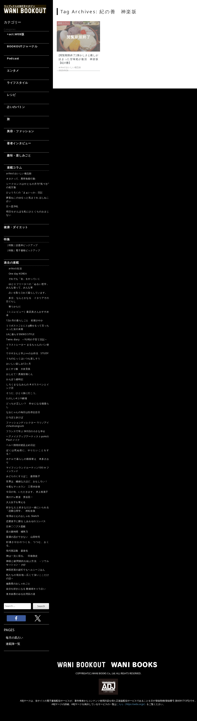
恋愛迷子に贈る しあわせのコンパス (26, 521)
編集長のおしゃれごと (18, 583)
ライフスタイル (16, 82)
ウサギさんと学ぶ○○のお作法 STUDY (27, 353)
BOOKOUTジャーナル (21, 46)
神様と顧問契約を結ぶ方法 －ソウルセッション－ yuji (27, 562)
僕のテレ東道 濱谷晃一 (19, 497)
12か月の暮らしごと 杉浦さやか (24, 320)
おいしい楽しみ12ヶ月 (18, 363)
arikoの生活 (14, 268)
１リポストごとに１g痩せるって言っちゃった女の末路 (27, 327)
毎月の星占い (14, 637)
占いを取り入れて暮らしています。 (26, 292)
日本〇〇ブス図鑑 (16, 526)
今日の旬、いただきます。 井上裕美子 (27, 491)
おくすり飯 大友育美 (18, 369)
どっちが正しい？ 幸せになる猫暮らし (27, 405)
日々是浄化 (12, 206)
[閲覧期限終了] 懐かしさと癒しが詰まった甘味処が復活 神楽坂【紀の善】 (78, 58)
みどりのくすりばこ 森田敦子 (23, 476)
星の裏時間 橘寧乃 (17, 531)
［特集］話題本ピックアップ (22, 245)
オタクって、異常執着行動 (20, 178)
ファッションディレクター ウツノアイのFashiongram (27, 424)
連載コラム (13, 167)
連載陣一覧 (13, 644)
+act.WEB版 (14, 34)
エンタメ (11, 70)
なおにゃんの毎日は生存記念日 (23, 412)
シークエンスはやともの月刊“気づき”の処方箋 (27, 185)
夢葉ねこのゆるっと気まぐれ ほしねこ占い (27, 199)
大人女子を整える (16, 502)
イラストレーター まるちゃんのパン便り (27, 346)
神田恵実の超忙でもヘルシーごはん (25, 569)
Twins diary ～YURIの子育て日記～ (26, 339)
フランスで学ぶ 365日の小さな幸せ (25, 431)
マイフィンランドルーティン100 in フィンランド (27, 469)
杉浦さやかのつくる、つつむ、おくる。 (27, 543)
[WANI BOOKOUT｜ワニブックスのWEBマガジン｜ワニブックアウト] (25, 11)
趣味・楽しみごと (17, 155)
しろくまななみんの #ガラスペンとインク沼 (27, 386)
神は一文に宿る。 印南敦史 (23, 555)
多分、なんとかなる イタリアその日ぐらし (27, 299)
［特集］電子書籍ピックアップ (23, 250)
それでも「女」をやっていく (23, 278)
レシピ (10, 95)
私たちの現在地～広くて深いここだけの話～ (27, 576)
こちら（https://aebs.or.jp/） (132, 704)
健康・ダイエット (16, 227)
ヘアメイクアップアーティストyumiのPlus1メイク (27, 438)
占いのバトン (14, 107)
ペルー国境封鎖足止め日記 (20, 445)
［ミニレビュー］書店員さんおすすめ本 (27, 313)
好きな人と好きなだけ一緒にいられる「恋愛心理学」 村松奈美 (27, 509)
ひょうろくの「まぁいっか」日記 (24, 192)
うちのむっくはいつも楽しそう (23, 358)
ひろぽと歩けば (14, 417)
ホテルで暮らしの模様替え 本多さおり (27, 460)
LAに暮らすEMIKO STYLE (20, 334)
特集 (7, 239)
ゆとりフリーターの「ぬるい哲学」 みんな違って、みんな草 (27, 285)
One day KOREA (16, 273)
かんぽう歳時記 (14, 379)
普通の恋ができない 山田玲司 (23, 536)
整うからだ (13, 306)
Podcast (11, 58)
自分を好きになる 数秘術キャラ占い (26, 588)
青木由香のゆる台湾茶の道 (20, 594)
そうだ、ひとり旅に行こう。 (22, 393)
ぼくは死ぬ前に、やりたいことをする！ (27, 452)
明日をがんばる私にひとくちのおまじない (27, 213)
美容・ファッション (19, 131)
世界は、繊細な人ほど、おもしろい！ (26, 481)
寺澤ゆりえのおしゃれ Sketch (22, 516)
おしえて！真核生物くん (19, 374)
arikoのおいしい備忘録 (19, 173)
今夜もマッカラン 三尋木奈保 (23, 486)
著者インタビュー (17, 143)
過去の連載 (11, 262)
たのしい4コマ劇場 (16, 398)
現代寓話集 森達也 (17, 550)
